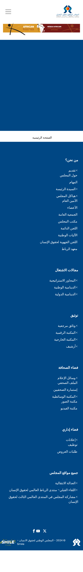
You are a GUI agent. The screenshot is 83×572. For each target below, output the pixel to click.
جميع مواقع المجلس (64, 472)
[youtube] (38, 531)
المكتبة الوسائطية (64, 396)
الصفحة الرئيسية (42, 137)
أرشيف (71, 346)
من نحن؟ (71, 160)
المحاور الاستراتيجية (62, 280)
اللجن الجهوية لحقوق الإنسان (58, 242)
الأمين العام (69, 200)
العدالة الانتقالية (65, 483)
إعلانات (71, 439)
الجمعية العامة (67, 214)
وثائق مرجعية (67, 325)
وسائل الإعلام (67, 378)
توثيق (74, 315)
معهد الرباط (69, 249)
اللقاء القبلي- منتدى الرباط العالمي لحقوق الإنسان (42, 490)
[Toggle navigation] (8, 11)
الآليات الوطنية (67, 235)
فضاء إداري (70, 429)
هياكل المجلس (66, 196)
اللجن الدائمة (69, 228)
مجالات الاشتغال (66, 270)
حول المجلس (68, 175)
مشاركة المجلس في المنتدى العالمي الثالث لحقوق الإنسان (43, 499)
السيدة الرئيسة (66, 189)
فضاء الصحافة (68, 367)
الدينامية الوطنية (65, 287)
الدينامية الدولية (65, 294)
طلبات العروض (67, 451)
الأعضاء (72, 207)
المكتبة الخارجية (65, 339)
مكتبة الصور (69, 401)
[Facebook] (34, 531)
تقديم (72, 170)
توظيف (72, 444)
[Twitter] (45, 531)
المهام (73, 182)
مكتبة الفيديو (69, 408)
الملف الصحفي (67, 382)
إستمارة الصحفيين (65, 389)
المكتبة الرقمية (66, 332)
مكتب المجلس (67, 221)
